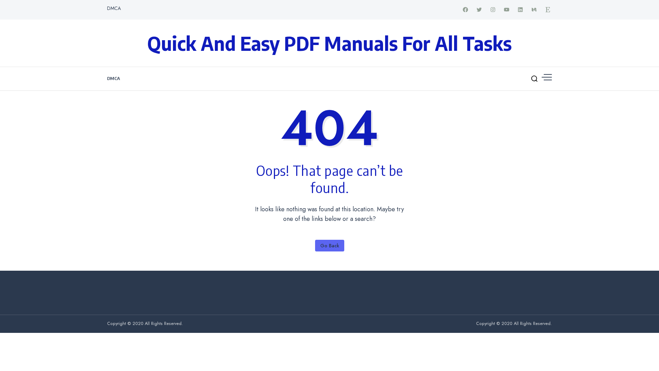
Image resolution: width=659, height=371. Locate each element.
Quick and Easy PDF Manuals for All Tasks (329, 43)
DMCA (114, 8)
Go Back (329, 245)
